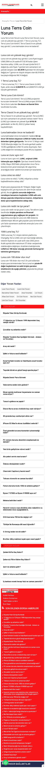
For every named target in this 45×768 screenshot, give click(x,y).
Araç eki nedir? (9, 630)
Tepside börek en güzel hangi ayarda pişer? (19, 638)
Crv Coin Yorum (22, 296)
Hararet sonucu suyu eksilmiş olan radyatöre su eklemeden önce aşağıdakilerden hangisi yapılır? (21, 693)
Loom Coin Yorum (23, 289)
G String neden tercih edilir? (14, 703)
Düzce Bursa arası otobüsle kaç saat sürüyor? (20, 655)
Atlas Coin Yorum (8, 296)
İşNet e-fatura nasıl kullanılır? (14, 633)
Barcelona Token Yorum (10, 293)
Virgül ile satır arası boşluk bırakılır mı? (18, 749)
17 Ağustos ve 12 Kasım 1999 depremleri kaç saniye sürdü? (22, 618)
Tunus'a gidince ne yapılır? (13, 652)
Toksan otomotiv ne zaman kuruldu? (17, 681)
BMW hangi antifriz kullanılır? (14, 737)
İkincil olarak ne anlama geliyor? (15, 726)
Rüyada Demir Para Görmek (13, 641)
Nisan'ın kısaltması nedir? (13, 740)
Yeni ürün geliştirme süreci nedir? (15, 669)
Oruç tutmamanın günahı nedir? (15, 757)
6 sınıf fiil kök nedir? (11, 729)
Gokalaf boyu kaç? (10, 755)
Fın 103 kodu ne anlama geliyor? (15, 717)
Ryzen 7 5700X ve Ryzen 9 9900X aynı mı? (18, 686)
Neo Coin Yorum (36, 296)
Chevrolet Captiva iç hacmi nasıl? (15, 678)
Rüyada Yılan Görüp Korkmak (14, 615)
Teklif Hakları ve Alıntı (10, 601)
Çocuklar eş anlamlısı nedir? (14, 622)
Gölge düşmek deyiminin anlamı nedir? (17, 752)
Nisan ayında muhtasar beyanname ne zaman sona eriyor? (22, 648)
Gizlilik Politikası (8, 595)
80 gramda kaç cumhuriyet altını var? (17, 658)
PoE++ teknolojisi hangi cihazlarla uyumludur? (20, 711)
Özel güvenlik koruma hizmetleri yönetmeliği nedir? (22, 663)
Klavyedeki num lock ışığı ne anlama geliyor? (19, 734)
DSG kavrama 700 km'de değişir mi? (16, 697)
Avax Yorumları (27, 293)
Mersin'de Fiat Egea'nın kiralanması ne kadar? (20, 731)
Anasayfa (5, 11)
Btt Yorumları (20, 300)
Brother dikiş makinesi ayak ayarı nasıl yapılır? (20, 706)
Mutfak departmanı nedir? (13, 714)
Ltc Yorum (38, 293)
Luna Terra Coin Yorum (24, 21)
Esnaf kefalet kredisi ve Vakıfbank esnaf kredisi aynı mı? (24, 635)
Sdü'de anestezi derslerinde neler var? (17, 723)
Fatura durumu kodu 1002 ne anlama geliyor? (20, 684)
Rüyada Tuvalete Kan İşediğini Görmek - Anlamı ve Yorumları (21, 626)
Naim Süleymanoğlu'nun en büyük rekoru (18, 746)
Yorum (12, 21)
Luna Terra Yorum (8, 289)
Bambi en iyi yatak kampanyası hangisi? (17, 743)
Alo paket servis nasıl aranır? (14, 672)
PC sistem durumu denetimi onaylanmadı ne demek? (22, 666)
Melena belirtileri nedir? (12, 689)
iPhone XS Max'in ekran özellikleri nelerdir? (19, 660)
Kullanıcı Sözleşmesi (10, 598)
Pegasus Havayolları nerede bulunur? (17, 720)
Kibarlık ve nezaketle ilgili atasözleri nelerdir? (20, 708)
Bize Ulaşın (7, 604)
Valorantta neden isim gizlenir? (15, 644)
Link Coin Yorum (7, 300)
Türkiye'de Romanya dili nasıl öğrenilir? (18, 700)
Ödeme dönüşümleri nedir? (13, 675)
